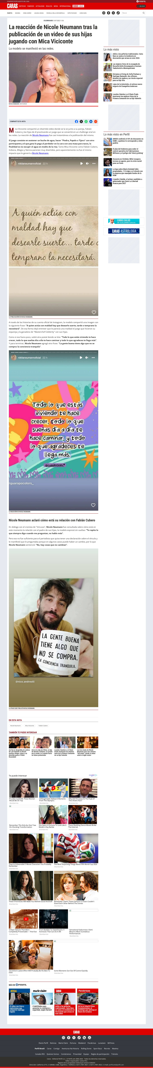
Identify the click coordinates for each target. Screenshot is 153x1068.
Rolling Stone (86, 1048)
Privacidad (77, 1054)
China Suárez (27, 13)
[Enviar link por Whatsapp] (86, 121)
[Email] (95, 121)
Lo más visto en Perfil (117, 134)
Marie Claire (63, 1043)
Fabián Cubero (43, 726)
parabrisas (87, 991)
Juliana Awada (39, 13)
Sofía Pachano (72, 13)
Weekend (82, 1043)
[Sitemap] (89, 1037)
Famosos (30, 6)
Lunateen (102, 1043)
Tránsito (114, 1054)
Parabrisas (92, 1043)
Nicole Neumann (15, 726)
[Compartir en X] (81, 121)
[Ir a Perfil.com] (141, 2)
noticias (19, 991)
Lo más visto (111, 49)
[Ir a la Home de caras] (12, 7)
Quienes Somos (53, 1054)
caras (65, 991)
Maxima (115, 1048)
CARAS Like (78, 5)
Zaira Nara (83, 13)
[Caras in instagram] (103, 12)
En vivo (142, 6)
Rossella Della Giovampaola (56, 13)
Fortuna (73, 1043)
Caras (49, 1048)
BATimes (111, 1043)
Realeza (49, 6)
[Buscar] (144, 13)
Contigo (56, 1048)
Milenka (17, 13)
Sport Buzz (97, 1048)
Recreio (107, 1048)
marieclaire (42, 991)
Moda (56, 6)
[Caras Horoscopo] (123, 233)
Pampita (9, 13)
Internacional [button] (65, 6)
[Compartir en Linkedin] (90, 121)
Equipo (86, 1054)
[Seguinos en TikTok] (118, 12)
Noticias (22, 6)
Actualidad (40, 6)
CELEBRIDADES (48, 21)
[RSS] (84, 1037)
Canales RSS (40, 1054)
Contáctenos (66, 1054)
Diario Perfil (43, 1043)
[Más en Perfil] (21, 985)
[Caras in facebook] (108, 12)
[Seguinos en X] (113, 12)
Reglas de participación (100, 1054)
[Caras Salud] (123, 223)
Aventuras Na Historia (70, 1048)
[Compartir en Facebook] (76, 121)
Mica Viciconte (29, 726)
